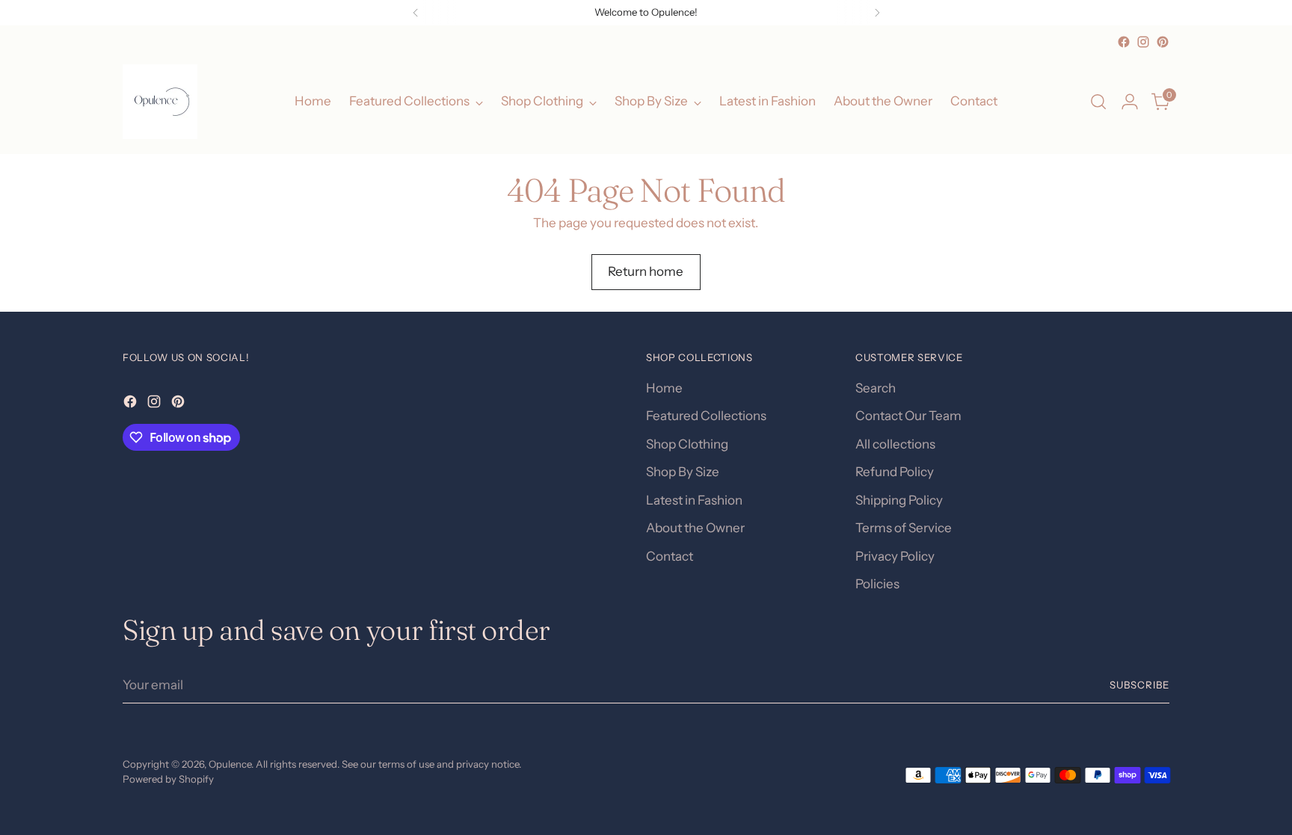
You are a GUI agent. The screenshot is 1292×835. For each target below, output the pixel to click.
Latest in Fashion (694, 500)
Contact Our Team (908, 415)
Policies (877, 583)
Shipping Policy (899, 500)
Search (875, 387)
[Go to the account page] (1130, 102)
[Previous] (415, 12)
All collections (895, 444)
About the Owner (695, 527)
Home (664, 387)
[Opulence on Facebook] (1123, 42)
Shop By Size (682, 471)
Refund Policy (894, 471)
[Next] (877, 12)
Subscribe (1139, 685)
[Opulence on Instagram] (1143, 42)
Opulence (230, 764)
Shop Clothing (687, 444)
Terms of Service (903, 527)
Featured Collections (706, 415)
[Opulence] (160, 101)
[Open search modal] (1098, 102)
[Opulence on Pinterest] (1162, 42)
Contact (669, 556)
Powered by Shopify (168, 779)
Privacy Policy (895, 556)
